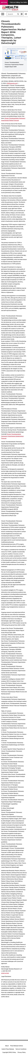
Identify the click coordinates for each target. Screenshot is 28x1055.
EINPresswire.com (12, 83)
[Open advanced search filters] (21, 14)
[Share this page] (26, 14)
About (7, 1045)
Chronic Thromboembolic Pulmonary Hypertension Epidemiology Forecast (12, 436)
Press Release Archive (16, 1045)
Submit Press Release (8, 1049)
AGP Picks (4, 2)
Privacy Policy (22, 1052)
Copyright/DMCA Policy (9, 1052)
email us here (5, 973)
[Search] (18, 14)
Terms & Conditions (20, 1049)
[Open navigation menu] (2, 14)
